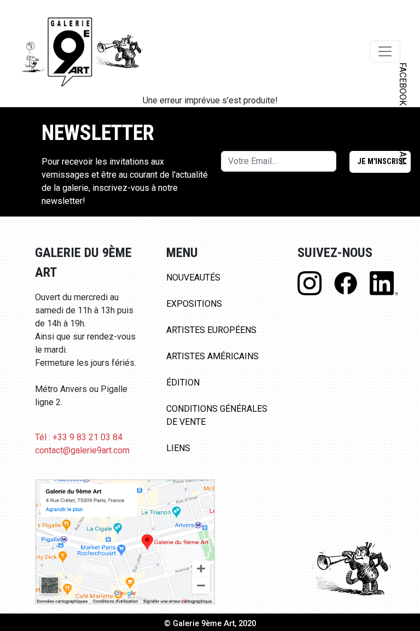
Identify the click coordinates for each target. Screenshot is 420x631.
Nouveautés (193, 277)
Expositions (194, 304)
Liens (178, 448)
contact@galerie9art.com (82, 450)
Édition (183, 382)
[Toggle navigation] (385, 51)
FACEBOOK (403, 84)
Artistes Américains (212, 356)
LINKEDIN (403, 195)
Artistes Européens (211, 330)
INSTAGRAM (403, 140)
